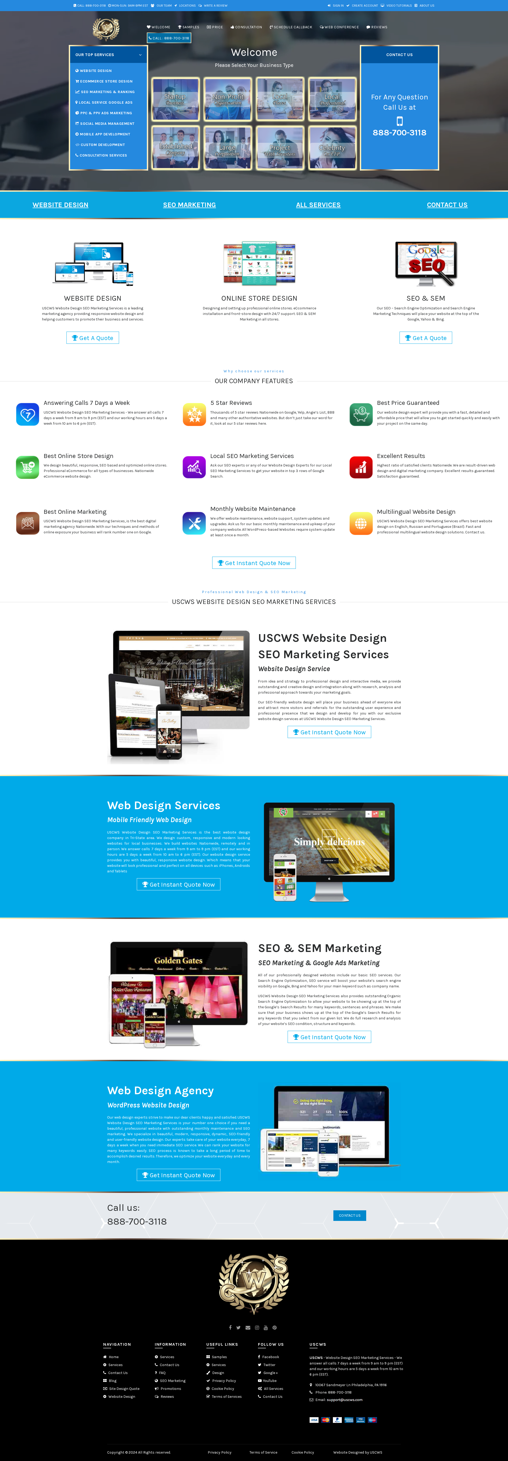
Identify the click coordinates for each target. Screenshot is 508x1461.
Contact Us (350, 1215)
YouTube (269, 1380)
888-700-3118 (95, 5)
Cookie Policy (222, 1388)
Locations (187, 5)
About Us (426, 5)
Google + (270, 1373)
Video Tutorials (399, 5)
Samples (219, 1357)
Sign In (338, 5)
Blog (112, 1380)
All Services (273, 1388)
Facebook (270, 1357)
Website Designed (348, 1452)
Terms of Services (226, 1396)
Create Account (364, 5)
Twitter (269, 1365)
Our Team (164, 5)
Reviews (167, 1396)
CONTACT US (447, 205)
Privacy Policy (223, 1380)
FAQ (162, 1373)
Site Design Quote (123, 1388)
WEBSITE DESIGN (60, 205)
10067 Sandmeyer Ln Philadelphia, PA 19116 (351, 1385)
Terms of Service (263, 1452)
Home (113, 1357)
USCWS (316, 1357)
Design (217, 1373)
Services (115, 1365)
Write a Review (215, 5)
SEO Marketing (172, 1380)
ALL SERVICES (318, 205)
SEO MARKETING (189, 205)
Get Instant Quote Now (257, 563)
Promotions (170, 1388)
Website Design (121, 1396)
